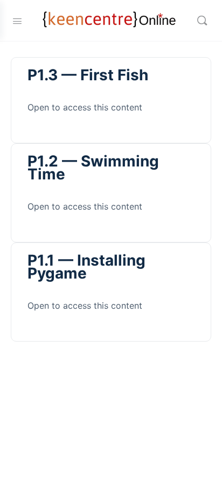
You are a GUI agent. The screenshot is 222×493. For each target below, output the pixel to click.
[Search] (202, 20)
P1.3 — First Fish (87, 75)
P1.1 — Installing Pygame (86, 266)
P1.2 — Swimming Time (93, 167)
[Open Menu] (17, 20)
